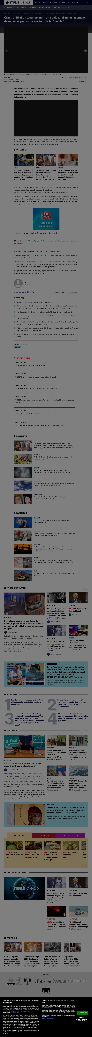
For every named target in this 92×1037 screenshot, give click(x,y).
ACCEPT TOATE (82, 1013)
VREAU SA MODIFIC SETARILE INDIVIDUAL (81, 1019)
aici (13, 1025)
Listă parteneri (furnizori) (48, 1018)
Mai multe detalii (15, 1012)
